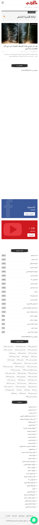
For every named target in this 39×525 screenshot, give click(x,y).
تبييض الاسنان (32, 367)
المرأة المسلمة (32, 443)
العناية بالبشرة (34, 267)
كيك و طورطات (34, 296)
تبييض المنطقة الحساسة (30, 370)
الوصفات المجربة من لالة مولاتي (28, 446)
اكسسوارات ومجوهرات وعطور (28, 419)
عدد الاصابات (8, 387)
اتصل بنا (8, 516)
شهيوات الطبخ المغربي (32, 272)
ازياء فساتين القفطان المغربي (30, 308)
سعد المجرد (11, 380)
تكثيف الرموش (10, 373)
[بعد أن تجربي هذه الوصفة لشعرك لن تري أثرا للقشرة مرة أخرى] (20, 33)
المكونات (10, 360)
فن (34, 390)
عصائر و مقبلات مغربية (32, 312)
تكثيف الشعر (32, 377)
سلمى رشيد (10, 383)
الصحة (36, 292)
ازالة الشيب (8, 350)
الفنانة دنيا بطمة (14, 357)
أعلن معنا (14, 516)
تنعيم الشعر (10, 377)
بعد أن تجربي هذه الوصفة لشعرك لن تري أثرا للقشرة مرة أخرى (21, 47)
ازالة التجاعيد (32, 350)
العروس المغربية (31, 431)
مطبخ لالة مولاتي (31, 486)
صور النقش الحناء (31, 474)
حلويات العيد (34, 328)
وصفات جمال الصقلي (30, 501)
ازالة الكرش (32, 353)
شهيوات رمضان (34, 320)
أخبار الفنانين (32, 346)
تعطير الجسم (32, 373)
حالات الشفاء (32, 380)
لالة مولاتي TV (34, 280)
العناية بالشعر (34, 24)
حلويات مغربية (34, 284)
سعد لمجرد (33, 383)
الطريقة (25, 357)
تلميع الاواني (21, 377)
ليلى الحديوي (32, 393)
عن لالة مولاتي (29, 516)
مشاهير (22, 393)
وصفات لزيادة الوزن (33, 332)
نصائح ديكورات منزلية (30, 498)
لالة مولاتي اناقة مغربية (32, 304)
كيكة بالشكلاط (10, 390)
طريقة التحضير (20, 387)
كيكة (19, 390)
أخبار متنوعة (35, 259)
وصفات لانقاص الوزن (32, 324)
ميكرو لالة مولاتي (34, 263)
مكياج (34, 489)
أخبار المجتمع (34, 255)
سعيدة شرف (21, 383)
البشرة (12, 353)
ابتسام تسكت (8, 346)
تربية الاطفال (32, 449)
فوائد (27, 390)
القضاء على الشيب (31, 360)
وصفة (14, 393)
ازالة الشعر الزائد (20, 350)
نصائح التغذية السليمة (30, 495)
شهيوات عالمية (34, 316)
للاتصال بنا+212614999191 (29, 70)
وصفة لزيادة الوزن (31, 397)
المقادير (20, 360)
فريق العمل (21, 516)
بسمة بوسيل (17, 363)
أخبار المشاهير (34, 288)
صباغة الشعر (32, 387)
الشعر (34, 357)
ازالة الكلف (22, 353)
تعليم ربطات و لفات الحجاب (28, 452)
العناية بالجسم (34, 300)
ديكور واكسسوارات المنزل (29, 461)
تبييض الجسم (8, 367)
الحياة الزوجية (32, 425)
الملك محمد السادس (30, 363)
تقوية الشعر (22, 373)
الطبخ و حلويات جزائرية (30, 428)
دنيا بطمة (21, 380)
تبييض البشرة (19, 367)
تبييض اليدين (15, 370)
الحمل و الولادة (32, 422)
